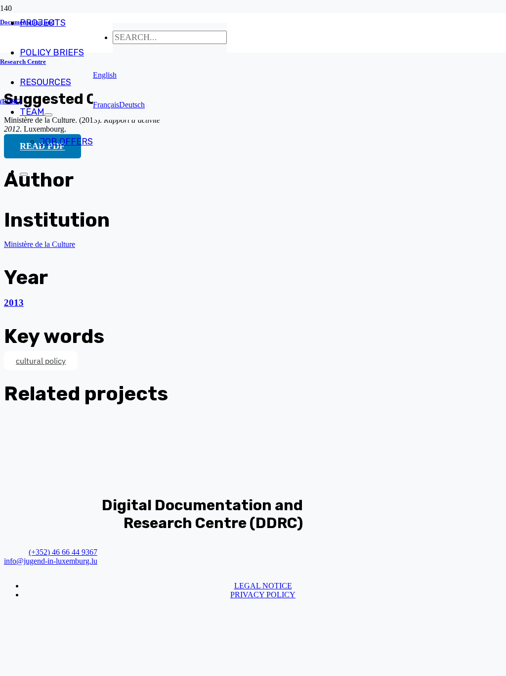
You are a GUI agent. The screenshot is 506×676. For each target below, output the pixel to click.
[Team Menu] (48, 114)
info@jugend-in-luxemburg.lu (50, 561)
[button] (105, 75)
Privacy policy (262, 594)
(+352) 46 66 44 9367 (63, 552)
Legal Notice (263, 585)
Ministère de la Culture (39, 244)
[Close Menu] (24, 174)
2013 (14, 302)
